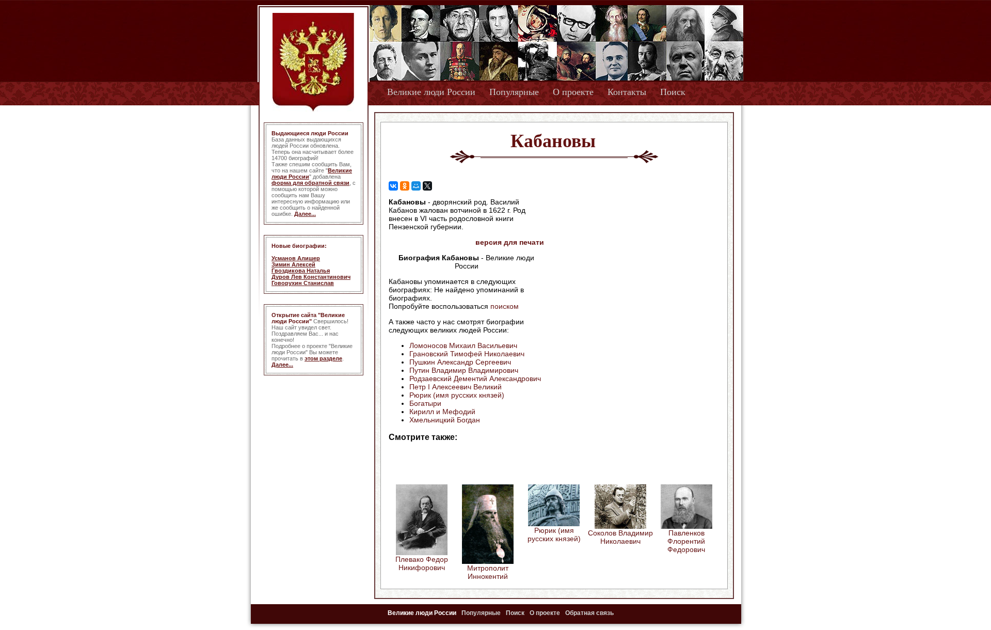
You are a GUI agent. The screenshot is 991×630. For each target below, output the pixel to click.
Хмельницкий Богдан (444, 420)
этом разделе (323, 358)
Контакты (627, 92)
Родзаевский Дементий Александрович (475, 378)
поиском (504, 306)
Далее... (305, 214)
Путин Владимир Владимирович (463, 370)
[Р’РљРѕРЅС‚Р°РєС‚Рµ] (393, 186)
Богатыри (425, 403)
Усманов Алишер (295, 258)
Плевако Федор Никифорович (421, 563)
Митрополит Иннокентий (487, 572)
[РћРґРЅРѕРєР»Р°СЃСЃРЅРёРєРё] (404, 186)
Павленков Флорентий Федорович (686, 541)
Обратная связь (589, 613)
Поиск (672, 92)
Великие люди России (431, 92)
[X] (427, 186)
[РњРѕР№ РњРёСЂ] (416, 186)
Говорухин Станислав (302, 283)
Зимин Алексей (293, 264)
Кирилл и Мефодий (442, 411)
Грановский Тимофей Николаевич (466, 354)
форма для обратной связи (310, 183)
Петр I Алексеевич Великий (455, 387)
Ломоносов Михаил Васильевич (463, 345)
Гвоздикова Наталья (300, 270)
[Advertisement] (631, 264)
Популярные (514, 92)
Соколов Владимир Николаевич (620, 537)
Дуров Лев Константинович (310, 277)
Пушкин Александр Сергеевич (460, 362)
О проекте (573, 92)
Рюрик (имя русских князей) (456, 395)
